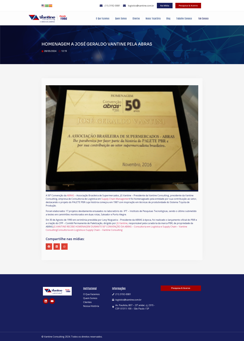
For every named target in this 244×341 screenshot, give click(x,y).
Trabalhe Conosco (184, 18)
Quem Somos (121, 18)
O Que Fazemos (102, 18)
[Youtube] (52, 301)
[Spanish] (51, 5)
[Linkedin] (46, 301)
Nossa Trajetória (153, 18)
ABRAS (70, 195)
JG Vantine (122, 223)
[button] (49, 246)
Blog (168, 18)
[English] (43, 5)
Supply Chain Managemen (115, 198)
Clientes (136, 18)
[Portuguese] (47, 5)
